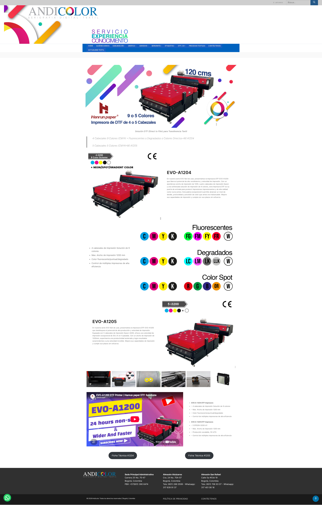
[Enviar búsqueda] (314, 2)
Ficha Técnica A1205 (199, 455)
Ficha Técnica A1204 (123, 455)
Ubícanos (279, 2)
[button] (7, 497)
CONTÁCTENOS (208, 498)
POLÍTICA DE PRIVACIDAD (175, 498)
